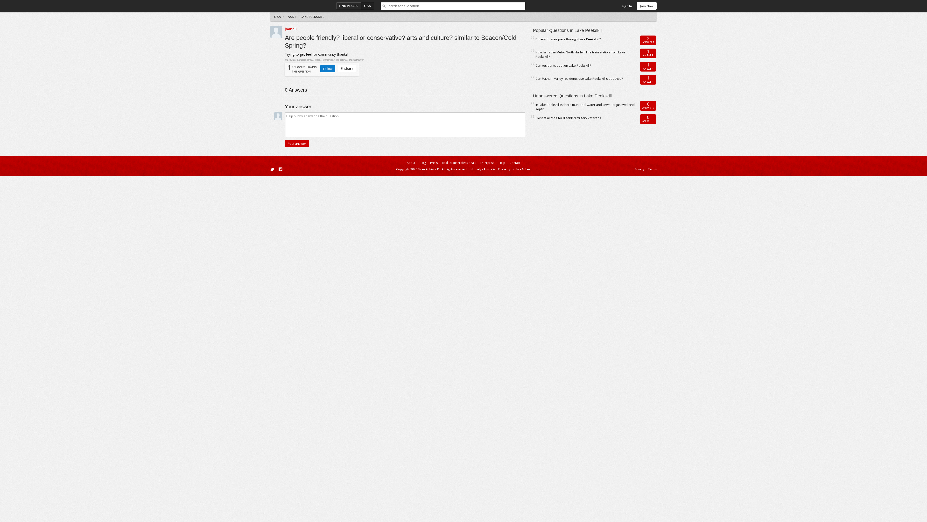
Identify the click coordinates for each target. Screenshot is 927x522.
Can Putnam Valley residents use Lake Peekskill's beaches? (579, 78)
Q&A (367, 6)
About (411, 163)
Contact (515, 163)
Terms (652, 169)
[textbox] (455, 6)
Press (434, 163)
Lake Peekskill (312, 16)
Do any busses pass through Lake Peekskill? (568, 39)
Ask (291, 16)
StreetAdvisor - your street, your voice (289, 5)
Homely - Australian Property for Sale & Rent (501, 169)
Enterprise (487, 163)
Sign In (626, 6)
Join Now (646, 6)
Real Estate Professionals (459, 163)
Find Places (348, 6)
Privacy (639, 169)
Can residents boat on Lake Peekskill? (563, 65)
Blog (423, 163)
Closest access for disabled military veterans (568, 118)
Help (502, 163)
